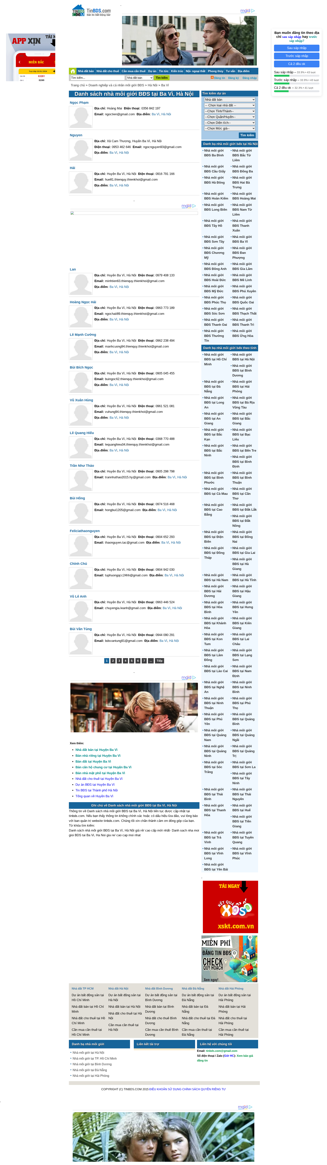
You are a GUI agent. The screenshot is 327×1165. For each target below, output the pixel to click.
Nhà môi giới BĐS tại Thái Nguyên (242, 794)
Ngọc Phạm (79, 102)
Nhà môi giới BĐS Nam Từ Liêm (242, 209)
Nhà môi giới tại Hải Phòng (91, 1075)
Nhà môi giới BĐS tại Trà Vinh (214, 837)
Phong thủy (215, 71)
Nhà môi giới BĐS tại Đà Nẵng (214, 386)
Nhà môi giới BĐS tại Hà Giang (242, 564)
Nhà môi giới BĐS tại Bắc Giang (242, 418)
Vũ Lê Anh (78, 596)
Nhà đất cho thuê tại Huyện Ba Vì (99, 779)
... (151, 660)
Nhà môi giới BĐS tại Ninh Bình (242, 687)
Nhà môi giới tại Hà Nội (88, 1052)
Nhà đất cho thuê (108, 71)
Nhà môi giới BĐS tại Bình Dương (242, 370)
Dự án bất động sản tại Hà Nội (124, 997)
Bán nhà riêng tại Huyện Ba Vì (98, 755)
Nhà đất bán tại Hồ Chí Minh (88, 1009)
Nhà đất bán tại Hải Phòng (232, 1009)
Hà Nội (152, 85)
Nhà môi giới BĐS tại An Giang (214, 418)
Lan (73, 269)
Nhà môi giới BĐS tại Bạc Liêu (242, 434)
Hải (72, 168)
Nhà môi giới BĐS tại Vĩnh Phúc (242, 853)
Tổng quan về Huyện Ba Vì (94, 796)
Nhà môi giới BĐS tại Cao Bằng (214, 509)
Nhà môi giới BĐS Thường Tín (214, 335)
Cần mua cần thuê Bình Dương (161, 1032)
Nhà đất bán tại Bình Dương (159, 1009)
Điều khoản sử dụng (165, 1089)
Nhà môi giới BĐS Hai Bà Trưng (242, 182)
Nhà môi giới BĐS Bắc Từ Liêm (242, 155)
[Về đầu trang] (323, 1160)
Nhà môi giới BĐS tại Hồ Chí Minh (215, 359)
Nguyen (76, 135)
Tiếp (159, 660)
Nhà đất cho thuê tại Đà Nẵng (198, 1020)
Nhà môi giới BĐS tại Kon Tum (214, 639)
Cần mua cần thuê (134, 71)
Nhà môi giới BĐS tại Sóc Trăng (214, 767)
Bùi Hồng (77, 498)
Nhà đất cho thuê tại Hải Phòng (233, 1020)
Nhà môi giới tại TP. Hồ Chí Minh (95, 1058)
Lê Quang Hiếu (82, 433)
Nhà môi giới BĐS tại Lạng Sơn (242, 655)
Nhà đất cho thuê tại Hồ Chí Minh (88, 1020)
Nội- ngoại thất (195, 71)
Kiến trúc (177, 71)
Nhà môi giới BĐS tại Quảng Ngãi (243, 735)
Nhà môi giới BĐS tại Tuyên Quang (243, 837)
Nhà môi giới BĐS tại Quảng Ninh (215, 751)
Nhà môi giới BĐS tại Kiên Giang (242, 623)
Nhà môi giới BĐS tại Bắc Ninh (214, 450)
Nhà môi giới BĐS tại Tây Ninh (242, 778)
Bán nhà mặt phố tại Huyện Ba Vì (100, 773)
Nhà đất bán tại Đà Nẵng (195, 1009)
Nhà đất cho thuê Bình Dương (161, 1020)
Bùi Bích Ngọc (81, 367)
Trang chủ (78, 85)
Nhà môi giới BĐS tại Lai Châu (242, 639)
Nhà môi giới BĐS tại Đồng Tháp (214, 553)
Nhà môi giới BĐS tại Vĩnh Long (214, 853)
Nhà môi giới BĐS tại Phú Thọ (242, 703)
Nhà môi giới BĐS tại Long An (214, 402)
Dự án (152, 71)
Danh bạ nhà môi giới (88, 1044)
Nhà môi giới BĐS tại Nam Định (242, 671)
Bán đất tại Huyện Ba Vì (93, 761)
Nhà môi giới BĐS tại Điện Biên (214, 536)
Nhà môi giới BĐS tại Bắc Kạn (214, 434)
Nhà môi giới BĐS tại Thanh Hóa (215, 810)
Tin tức (163, 71)
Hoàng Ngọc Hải (83, 302)
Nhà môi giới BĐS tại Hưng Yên (242, 607)
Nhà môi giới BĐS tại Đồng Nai (242, 536)
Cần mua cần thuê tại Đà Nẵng (197, 1032)
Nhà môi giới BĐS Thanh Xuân (242, 225)
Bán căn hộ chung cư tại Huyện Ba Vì (104, 767)
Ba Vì (165, 85)
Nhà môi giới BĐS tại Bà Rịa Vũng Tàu (243, 402)
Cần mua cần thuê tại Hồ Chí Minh (87, 1032)
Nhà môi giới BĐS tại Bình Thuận (242, 477)
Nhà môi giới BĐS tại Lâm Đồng (214, 655)
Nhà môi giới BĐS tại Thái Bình (214, 794)
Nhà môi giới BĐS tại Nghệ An (214, 687)
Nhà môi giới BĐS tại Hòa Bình (214, 607)
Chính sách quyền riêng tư (204, 1089)
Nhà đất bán (86, 71)
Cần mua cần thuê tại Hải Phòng (234, 1032)
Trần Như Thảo (82, 466)
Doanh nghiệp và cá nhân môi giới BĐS (116, 85)
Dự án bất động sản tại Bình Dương (161, 997)
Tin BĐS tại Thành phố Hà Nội (97, 790)
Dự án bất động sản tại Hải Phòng (235, 997)
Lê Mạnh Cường (83, 335)
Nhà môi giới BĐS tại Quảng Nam (215, 735)
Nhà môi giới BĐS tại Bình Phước (214, 477)
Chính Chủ (78, 564)
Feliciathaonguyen (85, 531)
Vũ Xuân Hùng (81, 400)
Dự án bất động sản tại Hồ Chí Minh (88, 997)
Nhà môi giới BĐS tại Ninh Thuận (214, 703)
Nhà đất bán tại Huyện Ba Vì (97, 750)
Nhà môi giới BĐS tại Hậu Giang (242, 591)
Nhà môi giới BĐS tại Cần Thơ (242, 493)
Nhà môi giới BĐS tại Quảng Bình (243, 719)
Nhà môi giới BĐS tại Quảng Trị (243, 751)
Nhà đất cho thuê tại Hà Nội (125, 1016)
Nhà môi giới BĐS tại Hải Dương (214, 591)
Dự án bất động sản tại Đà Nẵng (198, 997)
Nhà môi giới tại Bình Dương (92, 1064)
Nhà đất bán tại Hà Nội (124, 1006)
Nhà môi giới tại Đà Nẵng (90, 1070)
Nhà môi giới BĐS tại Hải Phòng (242, 386)
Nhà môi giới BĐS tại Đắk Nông (242, 521)
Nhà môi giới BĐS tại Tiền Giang (242, 821)
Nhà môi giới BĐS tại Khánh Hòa (215, 623)
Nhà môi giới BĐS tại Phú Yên (214, 719)
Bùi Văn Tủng (81, 629)
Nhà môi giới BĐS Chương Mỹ (214, 252)
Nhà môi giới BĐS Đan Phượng (242, 252)
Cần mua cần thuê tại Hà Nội (123, 1027)
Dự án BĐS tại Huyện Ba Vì (95, 784)
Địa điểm (243, 71)
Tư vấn (230, 71)
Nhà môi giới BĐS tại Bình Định (242, 461)
